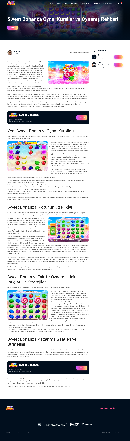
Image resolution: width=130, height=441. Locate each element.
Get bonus (82, 117)
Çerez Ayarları (32, 433)
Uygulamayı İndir (104, 408)
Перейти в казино (62, 32)
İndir (65, 3)
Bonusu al (12, 28)
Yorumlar (59, 3)
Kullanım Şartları (21, 433)
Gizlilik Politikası (10, 433)
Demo (52, 3)
